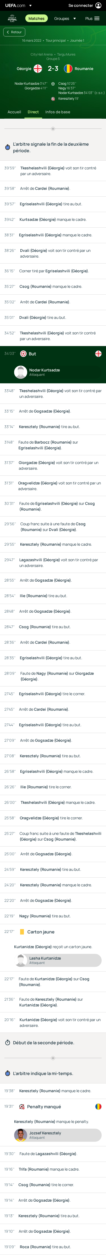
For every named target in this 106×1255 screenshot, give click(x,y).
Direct (33, 112)
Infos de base (57, 112)
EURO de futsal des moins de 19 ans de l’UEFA (12, 18)
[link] (36, 18)
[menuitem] (37, 18)
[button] (65, 18)
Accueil (14, 112)
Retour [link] (16, 32)
